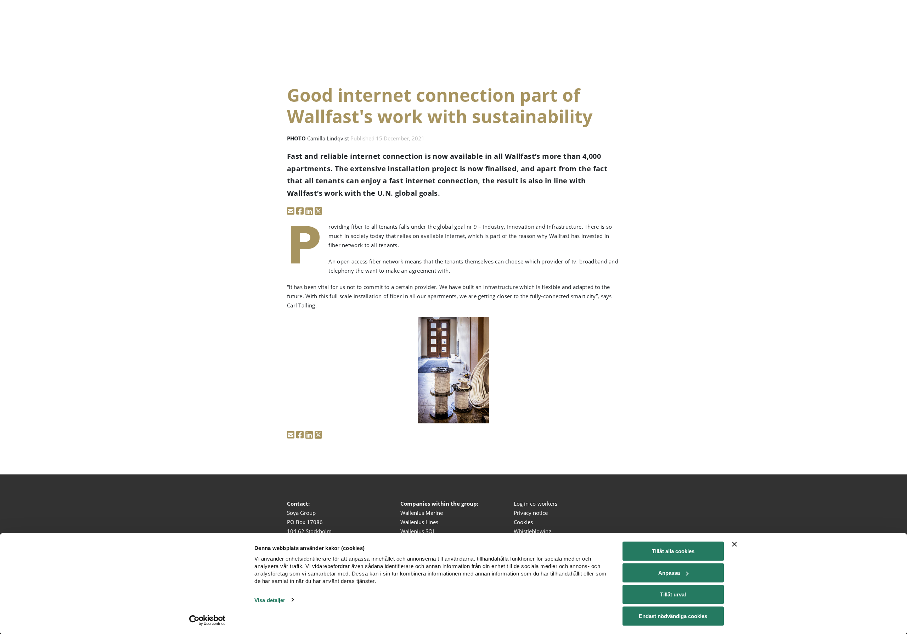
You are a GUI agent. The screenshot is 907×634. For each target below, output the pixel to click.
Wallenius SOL (417, 531)
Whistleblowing (532, 531)
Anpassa (669, 573)
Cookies (523, 521)
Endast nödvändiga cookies (673, 616)
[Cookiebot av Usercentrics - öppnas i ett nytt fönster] (207, 620)
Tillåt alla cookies (673, 551)
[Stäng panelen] (734, 544)
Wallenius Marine (421, 512)
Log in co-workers (535, 503)
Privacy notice (531, 512)
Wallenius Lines (419, 521)
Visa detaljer (269, 600)
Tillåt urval (673, 594)
